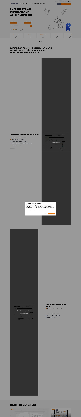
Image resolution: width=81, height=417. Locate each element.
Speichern (45, 213)
